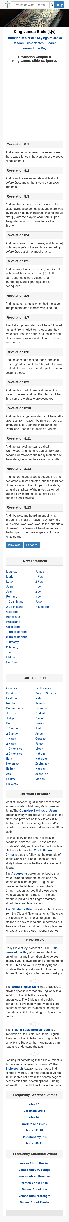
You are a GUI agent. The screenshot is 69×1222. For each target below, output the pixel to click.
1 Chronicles (14, 748)
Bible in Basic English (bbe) (30, 1029)
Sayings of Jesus (49, 37)
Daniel (39, 718)
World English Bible (25, 986)
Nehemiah (13, 763)
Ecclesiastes (43, 688)
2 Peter (40, 581)
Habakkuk (41, 758)
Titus (9, 652)
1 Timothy (12, 641)
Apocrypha (19, 873)
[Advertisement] (34, 101)
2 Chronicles (14, 753)
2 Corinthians (14, 606)
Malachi (40, 779)
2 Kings (11, 743)
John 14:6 (34, 1117)
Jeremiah (41, 703)
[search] (52, 4)
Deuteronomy (15, 708)
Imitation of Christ (20, 37)
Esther (10, 768)
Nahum (40, 753)
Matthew (11, 571)
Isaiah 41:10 (34, 1130)
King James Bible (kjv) (35, 31)
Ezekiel (40, 713)
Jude (38, 601)
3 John (39, 596)
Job (8, 774)
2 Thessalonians (16, 636)
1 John (39, 586)
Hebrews (12, 662)
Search (51, 43)
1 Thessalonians (16, 631)
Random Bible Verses (28, 43)
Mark (9, 576)
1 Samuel (12, 728)
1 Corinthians (14, 601)
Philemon (12, 657)
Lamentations (44, 708)
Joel (38, 728)
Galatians (12, 611)
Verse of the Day (34, 48)
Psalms (11, 779)
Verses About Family (34, 1202)
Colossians (13, 626)
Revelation (42, 606)
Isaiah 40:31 (34, 1143)
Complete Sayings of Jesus (38, 810)
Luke (9, 581)
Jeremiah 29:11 (34, 1110)
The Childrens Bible (19, 909)
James (39, 571)
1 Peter (40, 576)
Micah (39, 748)
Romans (11, 596)
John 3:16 (34, 1104)
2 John (39, 591)
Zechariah (41, 774)
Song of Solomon (46, 693)
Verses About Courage (34, 1169)
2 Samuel (12, 733)
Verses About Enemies (34, 1176)
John (9, 586)
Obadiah (40, 738)
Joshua (11, 713)
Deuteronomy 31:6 (34, 1137)
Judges (11, 718)
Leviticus (11, 698)
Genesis (11, 688)
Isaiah (39, 698)
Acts (9, 591)
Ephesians (13, 616)
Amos (39, 733)
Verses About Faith (34, 1183)
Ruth (9, 723)
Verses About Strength (34, 1196)
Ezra (9, 758)
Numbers (12, 703)
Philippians (13, 621)
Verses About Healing (34, 1163)
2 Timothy (12, 647)
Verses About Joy (34, 1189)
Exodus (11, 693)
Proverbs (12, 784)
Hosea (39, 723)
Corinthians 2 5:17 (34, 1124)
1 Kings (11, 738)
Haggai (40, 768)
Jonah (39, 743)
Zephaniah (42, 763)
